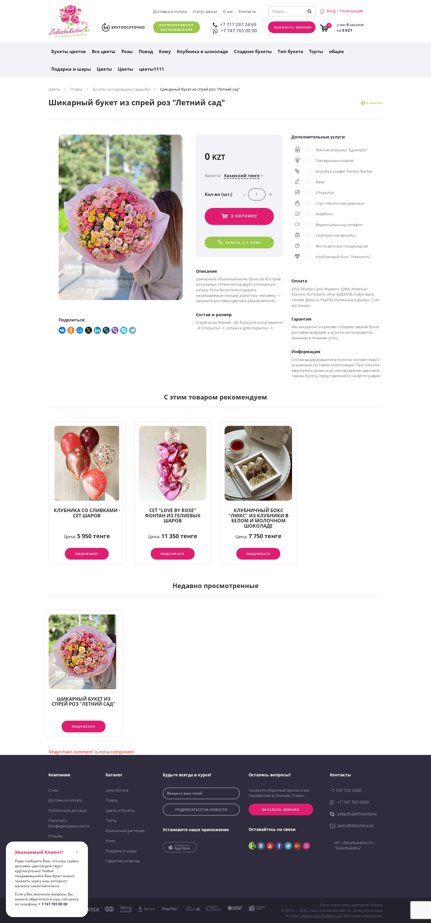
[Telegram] (133, 330)
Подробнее (87, 554)
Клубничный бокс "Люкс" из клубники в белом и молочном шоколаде (258, 518)
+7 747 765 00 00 (239, 30)
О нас (228, 11)
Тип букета (290, 51)
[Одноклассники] (71, 330)
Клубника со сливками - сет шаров (87, 513)
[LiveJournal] (106, 330)
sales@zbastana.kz (355, 825)
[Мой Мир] (80, 330)
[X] (89, 330)
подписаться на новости (201, 809)
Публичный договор (67, 810)
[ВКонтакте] (62, 330)
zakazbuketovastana (357, 814)
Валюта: (232, 175)
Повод (146, 51)
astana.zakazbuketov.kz (321, 915)
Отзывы (55, 836)
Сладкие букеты (253, 51)
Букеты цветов (68, 51)
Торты (316, 51)
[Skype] (124, 330)
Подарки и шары (71, 69)
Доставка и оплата (170, 11)
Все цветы (104, 51)
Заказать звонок (293, 27)
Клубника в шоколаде (202, 51)
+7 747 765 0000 (346, 790)
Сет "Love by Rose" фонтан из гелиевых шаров (173, 515)
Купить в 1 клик (243, 243)
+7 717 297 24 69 (238, 24)
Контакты (247, 11)
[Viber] (115, 330)
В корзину (244, 216)
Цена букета (117, 790)
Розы (127, 51)
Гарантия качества (123, 860)
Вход (331, 10)
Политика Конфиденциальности (68, 823)
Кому (165, 51)
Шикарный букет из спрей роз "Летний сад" (83, 701)
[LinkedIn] (97, 330)
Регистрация (351, 10)
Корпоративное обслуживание (176, 27)
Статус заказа (205, 11)
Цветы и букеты (120, 810)
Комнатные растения (125, 830)
